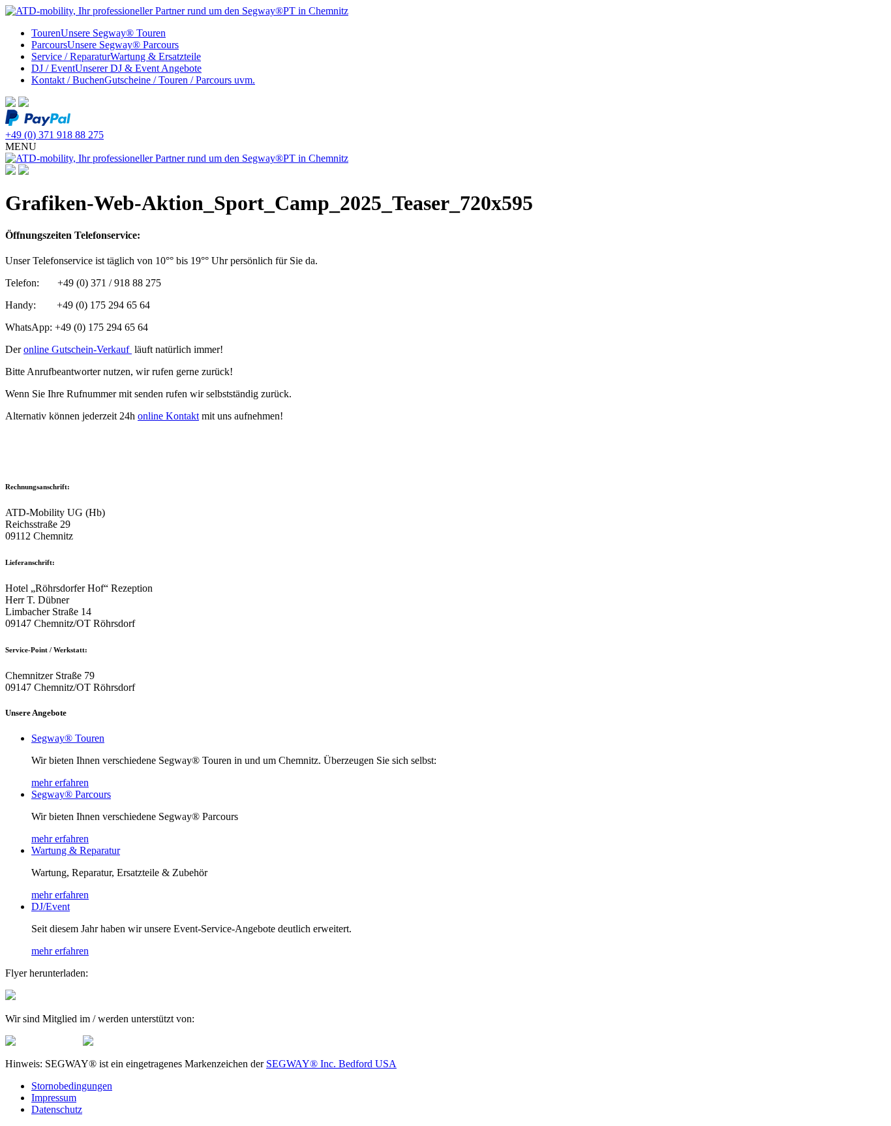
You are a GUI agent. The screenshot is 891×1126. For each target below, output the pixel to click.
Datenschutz (56, 1109)
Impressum (53, 1097)
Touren (98, 32)
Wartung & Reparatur (75, 850)
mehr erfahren (60, 782)
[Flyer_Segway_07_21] (10, 996)
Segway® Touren (67, 738)
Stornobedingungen (71, 1085)
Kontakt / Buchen (143, 79)
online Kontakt (168, 415)
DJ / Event (116, 68)
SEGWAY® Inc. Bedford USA (331, 1063)
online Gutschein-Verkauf (77, 349)
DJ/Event (50, 906)
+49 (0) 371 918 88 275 (54, 134)
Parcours (105, 44)
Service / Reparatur (116, 56)
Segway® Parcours (71, 794)
